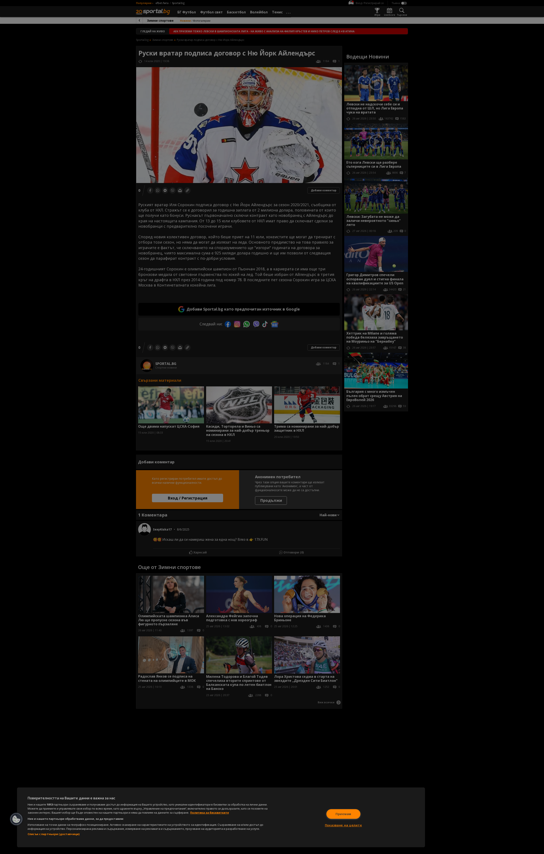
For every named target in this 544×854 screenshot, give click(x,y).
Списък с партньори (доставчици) (53, 834)
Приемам (343, 814)
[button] (16, 819)
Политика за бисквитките (209, 812)
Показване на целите (343, 825)
